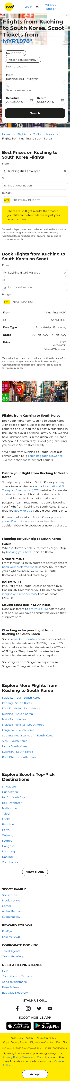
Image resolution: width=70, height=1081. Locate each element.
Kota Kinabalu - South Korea (21, 708)
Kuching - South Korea (17, 713)
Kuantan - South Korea (17, 751)
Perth (6, 829)
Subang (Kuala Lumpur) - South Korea (28, 735)
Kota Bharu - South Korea (19, 757)
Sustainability (11, 916)
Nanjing (7, 857)
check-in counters (24, 639)
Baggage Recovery (15, 992)
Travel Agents (11, 951)
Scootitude (9, 895)
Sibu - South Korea (14, 741)
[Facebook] (17, 1008)
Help (5, 971)
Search (35, 113)
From (9, 75)
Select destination (18, 90)
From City (61, 1042)
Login (28, 6)
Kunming (8, 851)
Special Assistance (14, 981)
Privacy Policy (12, 1057)
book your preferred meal (19, 567)
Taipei (6, 813)
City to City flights (46, 1038)
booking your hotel (19, 552)
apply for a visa (24, 510)
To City (29, 1038)
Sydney (7, 840)
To (7, 86)
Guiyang (7, 835)
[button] (23, 60)
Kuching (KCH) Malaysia (22, 78)
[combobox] (35, 171)
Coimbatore (10, 862)
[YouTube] (50, 1008)
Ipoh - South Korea (15, 746)
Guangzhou (10, 792)
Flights (22, 134)
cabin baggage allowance (45, 455)
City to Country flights (15, 1042)
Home (6, 134)
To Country (17, 1038)
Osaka (6, 819)
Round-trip (13, 53)
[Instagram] (28, 1008)
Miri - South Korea (14, 719)
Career (6, 906)
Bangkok (8, 824)
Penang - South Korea (17, 703)
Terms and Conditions (37, 1057)
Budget (7, 192)
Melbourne (9, 808)
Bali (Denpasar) (12, 802)
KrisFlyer (8, 931)
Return (41, 98)
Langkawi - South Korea (18, 730)
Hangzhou (9, 846)
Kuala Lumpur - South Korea (21, 697)
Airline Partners (12, 911)
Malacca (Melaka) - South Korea (23, 724)
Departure (12, 98)
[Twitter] (39, 1008)
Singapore (9, 786)
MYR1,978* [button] (17, 41)
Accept (35, 1074)
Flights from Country (41, 1042)
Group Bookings (13, 956)
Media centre (11, 900)
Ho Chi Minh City (13, 797)
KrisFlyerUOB (11, 936)
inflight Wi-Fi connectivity (19, 594)
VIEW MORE (35, 871)
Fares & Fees (10, 987)
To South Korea (43, 134)
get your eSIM (38, 608)
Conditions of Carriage (17, 976)
